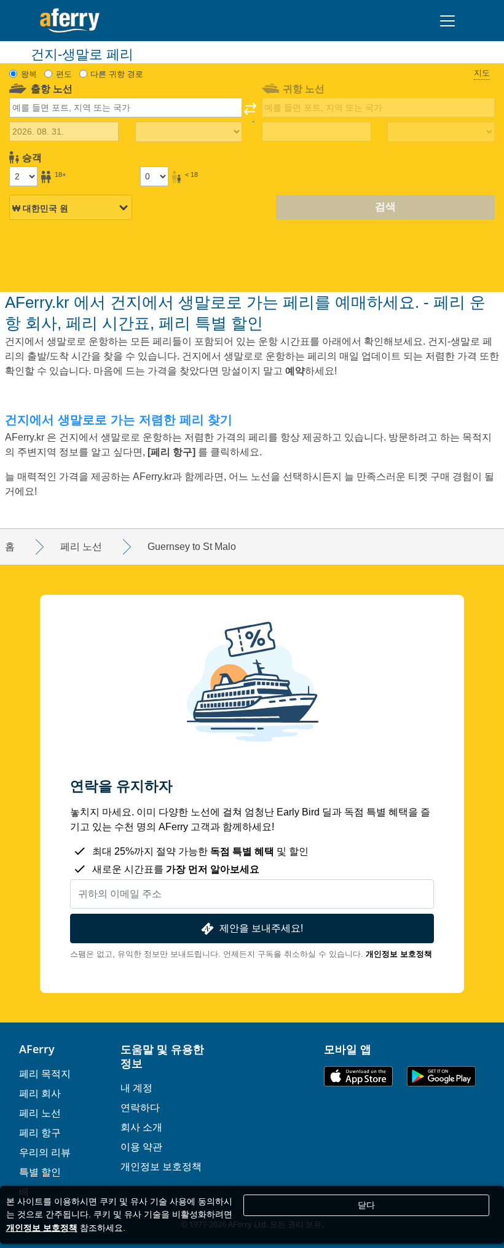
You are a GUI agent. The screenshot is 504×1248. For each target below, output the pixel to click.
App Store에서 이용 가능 (358, 1076)
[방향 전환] (250, 112)
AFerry (37, 1049)
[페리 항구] (173, 452)
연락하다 (140, 1107)
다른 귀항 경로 (116, 74)
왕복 (29, 74)
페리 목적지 (45, 1073)
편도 (64, 74)
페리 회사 (40, 1093)
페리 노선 (40, 1113)
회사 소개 (141, 1127)
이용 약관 (141, 1146)
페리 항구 (40, 1132)
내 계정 (136, 1087)
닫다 (366, 1205)
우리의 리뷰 (45, 1152)
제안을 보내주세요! (261, 928)
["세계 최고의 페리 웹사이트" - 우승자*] (70, 20)
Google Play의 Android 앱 (441, 1076)
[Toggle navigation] (447, 21)
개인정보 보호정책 (399, 954)
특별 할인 (40, 1172)
